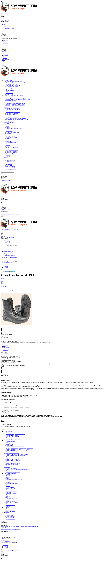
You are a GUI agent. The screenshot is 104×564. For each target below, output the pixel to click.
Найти (2, 553)
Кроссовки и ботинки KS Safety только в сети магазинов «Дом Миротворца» (19, 526)
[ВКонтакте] (1, 271)
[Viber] (9, 271)
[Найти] (2, 15)
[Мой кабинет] (1, 212)
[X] (7, 271)
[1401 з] (16, 324)
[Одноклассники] (3, 271)
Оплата (5, 348)
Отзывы (5, 346)
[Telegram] (15, 271)
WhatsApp (5, 43)
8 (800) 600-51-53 (5, 20)
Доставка (5, 350)
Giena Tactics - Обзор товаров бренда (9, 523)
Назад (9, 242)
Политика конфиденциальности (10, 550)
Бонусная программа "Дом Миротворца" (10, 529)
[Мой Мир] (5, 271)
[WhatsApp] (11, 271)
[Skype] (13, 271)
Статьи (2, 521)
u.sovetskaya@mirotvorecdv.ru (8, 36)
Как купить (6, 347)
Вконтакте (5, 40)
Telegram (5, 41)
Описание (5, 345)
